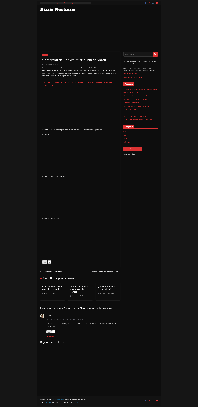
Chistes (125, 135)
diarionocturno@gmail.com (132, 77)
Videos (45, 55)
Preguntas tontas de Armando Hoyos (136, 106)
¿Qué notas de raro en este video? (107, 288)
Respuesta (50, 336)
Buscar (155, 54)
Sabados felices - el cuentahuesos (135, 99)
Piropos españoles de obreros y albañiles (137, 96)
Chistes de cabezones (130, 92)
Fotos (125, 139)
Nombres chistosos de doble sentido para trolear (140, 89)
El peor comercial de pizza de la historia (52, 288)
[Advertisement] (99, 29)
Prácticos (126, 142)
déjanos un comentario (131, 73)
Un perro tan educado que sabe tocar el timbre (139, 113)
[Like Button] (44, 262)
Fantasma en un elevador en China (104, 272)
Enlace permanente (77, 319)
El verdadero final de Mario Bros (134, 116)
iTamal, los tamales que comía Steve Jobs (137, 120)
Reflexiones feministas (131, 103)
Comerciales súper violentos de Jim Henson (79, 289)
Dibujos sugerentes (130, 109)
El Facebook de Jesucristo (53, 272)
